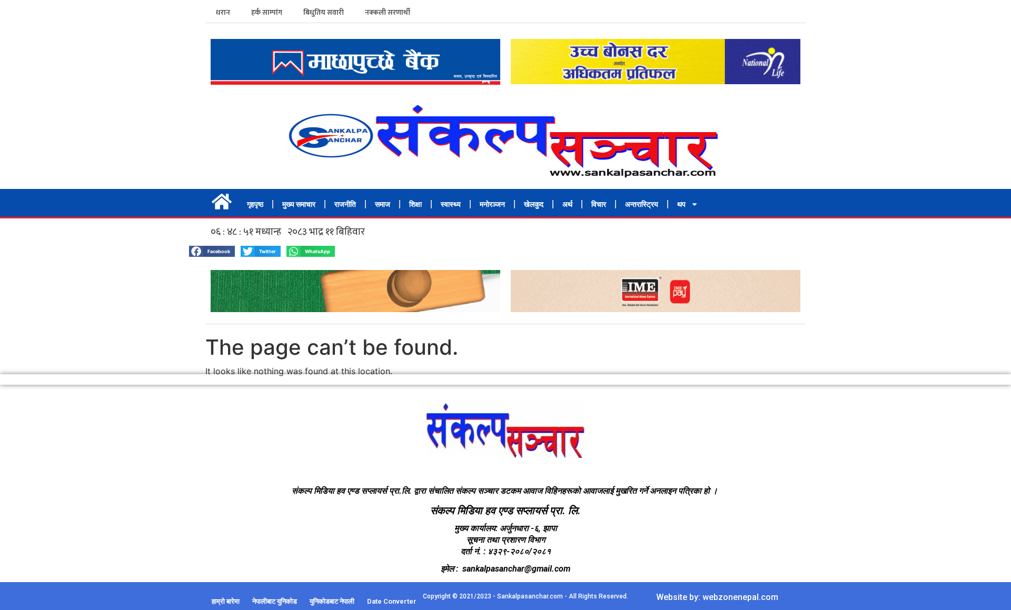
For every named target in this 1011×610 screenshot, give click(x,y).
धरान (223, 12)
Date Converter (392, 601)
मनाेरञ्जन (492, 204)
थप (681, 204)
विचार (598, 204)
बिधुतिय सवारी (323, 12)
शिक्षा (415, 204)
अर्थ (567, 204)
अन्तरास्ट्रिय (641, 204)
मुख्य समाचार (298, 204)
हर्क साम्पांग (266, 12)
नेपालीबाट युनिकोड (274, 601)
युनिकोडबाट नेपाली (332, 601)
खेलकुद (533, 204)
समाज (382, 204)
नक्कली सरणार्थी (387, 12)
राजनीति (345, 204)
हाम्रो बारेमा (226, 601)
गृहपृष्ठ (255, 204)
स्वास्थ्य (451, 204)
